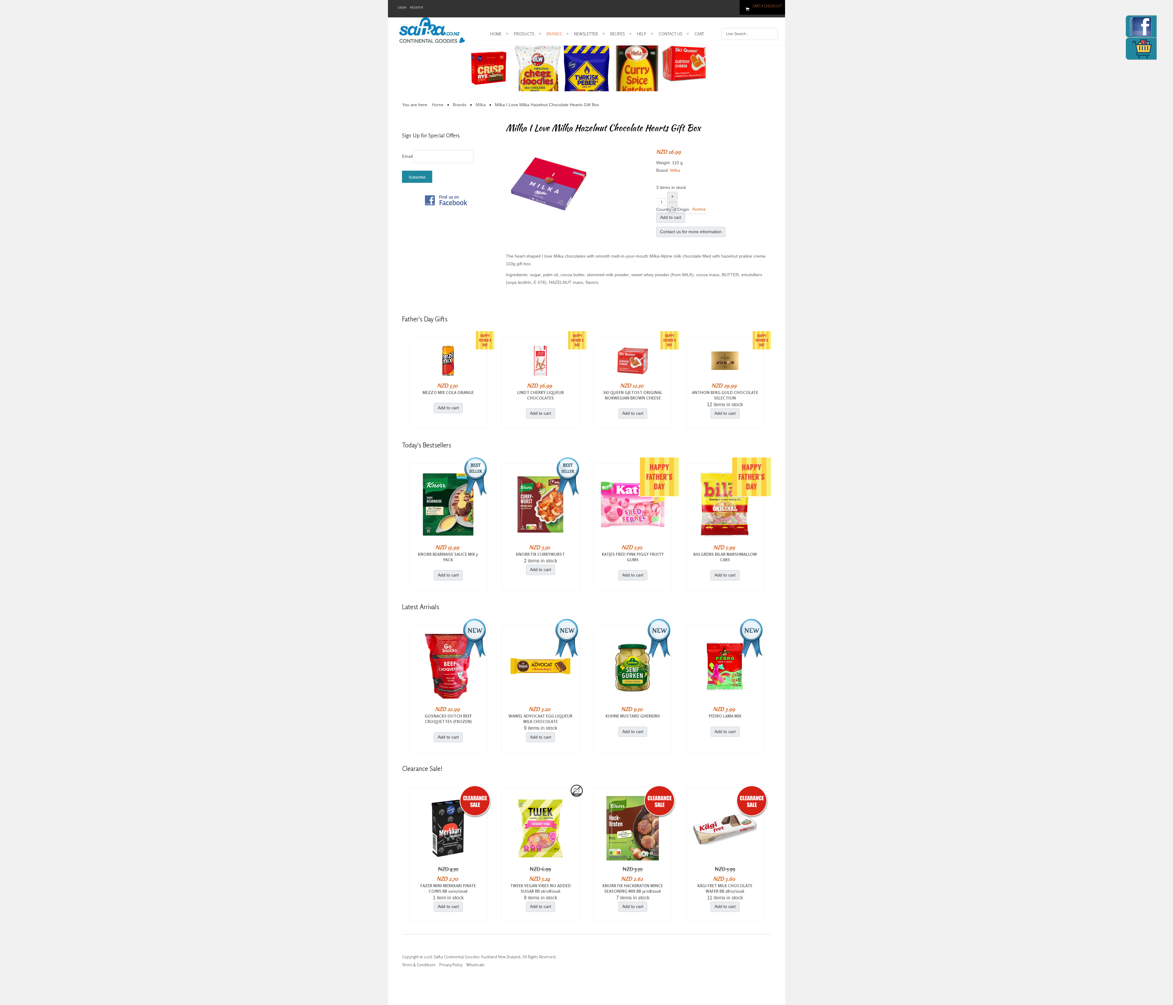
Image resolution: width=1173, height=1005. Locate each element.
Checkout (773, 6)
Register (416, 7)
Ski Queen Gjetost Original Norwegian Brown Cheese (632, 395)
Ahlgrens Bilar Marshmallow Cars (725, 557)
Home (496, 33)
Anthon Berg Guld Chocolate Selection (725, 395)
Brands (554, 33)
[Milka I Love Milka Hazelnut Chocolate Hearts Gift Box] (548, 183)
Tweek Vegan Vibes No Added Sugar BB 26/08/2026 (540, 888)
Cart (756, 6)
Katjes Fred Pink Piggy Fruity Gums (633, 557)
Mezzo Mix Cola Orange (448, 392)
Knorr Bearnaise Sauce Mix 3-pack (448, 557)
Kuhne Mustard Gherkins (632, 716)
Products (524, 33)
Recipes (617, 33)
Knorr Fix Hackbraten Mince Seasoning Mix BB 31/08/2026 (632, 888)
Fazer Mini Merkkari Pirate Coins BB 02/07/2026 (448, 888)
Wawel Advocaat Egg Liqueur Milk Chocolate (540, 719)
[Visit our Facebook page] (446, 199)
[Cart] (1141, 49)
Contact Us (670, 33)
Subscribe (417, 176)
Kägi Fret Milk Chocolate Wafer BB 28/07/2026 (724, 888)
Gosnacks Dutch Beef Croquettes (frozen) (448, 719)
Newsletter (586, 33)
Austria (699, 209)
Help (641, 33)
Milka (675, 170)
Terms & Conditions (419, 964)
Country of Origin (672, 209)
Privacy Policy (450, 964)
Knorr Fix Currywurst (540, 554)
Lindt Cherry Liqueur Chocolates (540, 395)
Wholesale (475, 964)
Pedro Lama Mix (725, 716)
